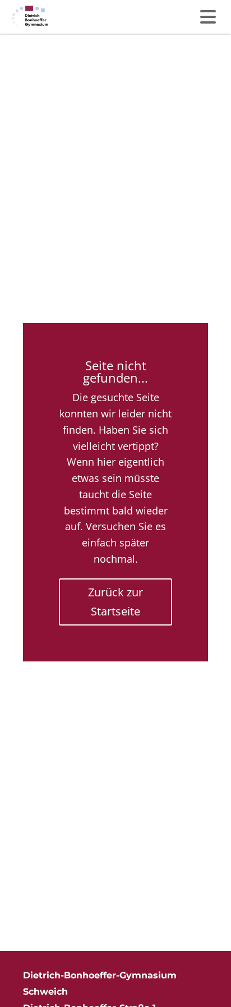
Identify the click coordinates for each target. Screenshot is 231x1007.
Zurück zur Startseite (115, 602)
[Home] (30, 17)
